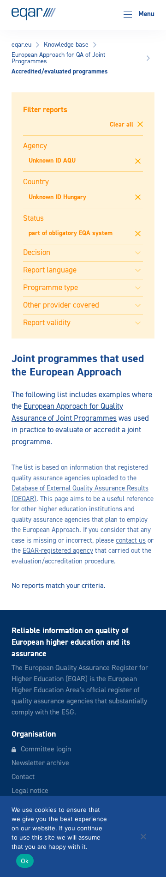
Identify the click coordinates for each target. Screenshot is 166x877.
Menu (145, 14)
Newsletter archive (40, 763)
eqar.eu (21, 45)
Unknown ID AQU (52, 161)
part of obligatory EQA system (71, 233)
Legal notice (30, 791)
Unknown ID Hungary (57, 197)
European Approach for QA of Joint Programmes (58, 58)
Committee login (46, 749)
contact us (131, 540)
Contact (23, 777)
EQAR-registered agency (58, 550)
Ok (25, 861)
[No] (143, 836)
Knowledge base (66, 45)
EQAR (34, 14)
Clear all (122, 125)
